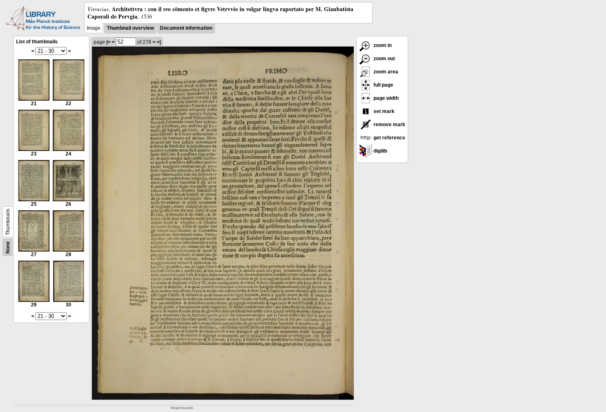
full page (382, 85)
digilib (379, 151)
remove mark (388, 124)
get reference (388, 138)
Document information (186, 28)
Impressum (182, 407)
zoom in (382, 45)
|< (108, 42)
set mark (383, 111)
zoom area (385, 72)
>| (159, 42)
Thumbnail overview (130, 28)
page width (385, 98)
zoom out (383, 58)
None (8, 247)
